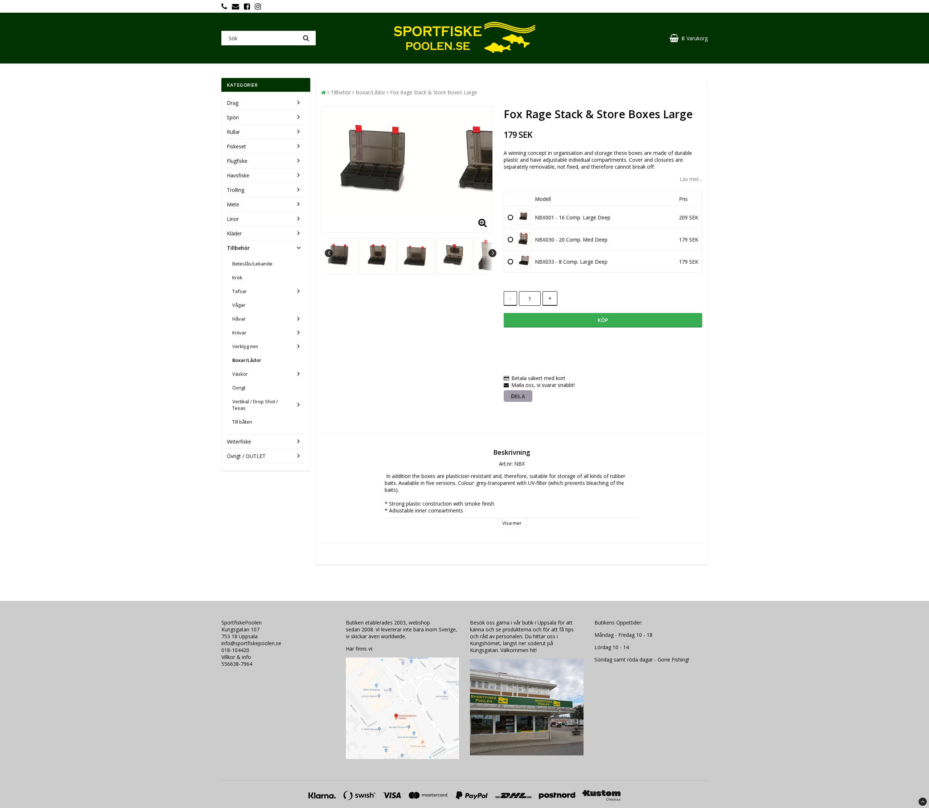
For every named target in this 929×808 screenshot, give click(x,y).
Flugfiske (237, 160)
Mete (233, 204)
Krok (237, 277)
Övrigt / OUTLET (246, 456)
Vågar (238, 305)
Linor (233, 218)
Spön (233, 117)
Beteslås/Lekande (252, 263)
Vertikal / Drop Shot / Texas (255, 404)
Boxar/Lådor (246, 360)
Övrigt (238, 387)
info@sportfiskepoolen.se (251, 643)
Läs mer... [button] (691, 179)
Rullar (233, 131)
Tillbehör (238, 247)
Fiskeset (236, 146)
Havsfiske (238, 175)
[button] (689, 38)
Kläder (234, 233)
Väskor (240, 374)
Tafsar (239, 291)
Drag (232, 102)
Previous (329, 253)
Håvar (239, 319)
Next (492, 253)
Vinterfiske (239, 441)
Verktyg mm (245, 346)
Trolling (235, 189)
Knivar (239, 332)
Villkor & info (236, 657)
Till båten (242, 422)
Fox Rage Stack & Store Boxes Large (433, 92)
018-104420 (235, 650)
